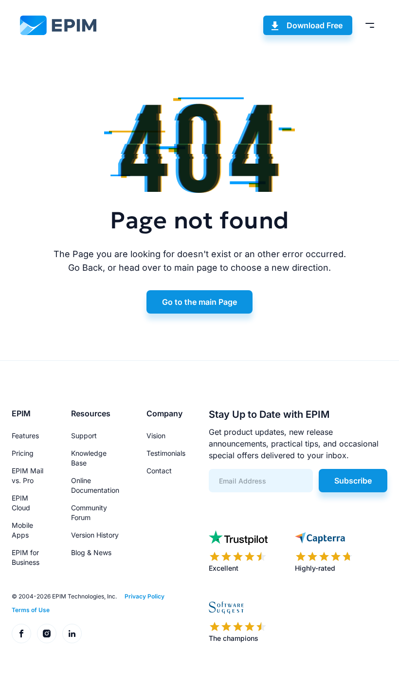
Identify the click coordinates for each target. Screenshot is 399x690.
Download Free (315, 25)
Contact (159, 470)
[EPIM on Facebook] (21, 633)
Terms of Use (31, 610)
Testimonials (165, 453)
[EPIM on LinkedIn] (72, 633)
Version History (95, 535)
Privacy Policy (144, 596)
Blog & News (91, 552)
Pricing (23, 453)
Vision (155, 435)
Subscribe (353, 480)
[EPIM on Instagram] (46, 633)
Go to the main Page (199, 302)
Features (25, 435)
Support (84, 435)
